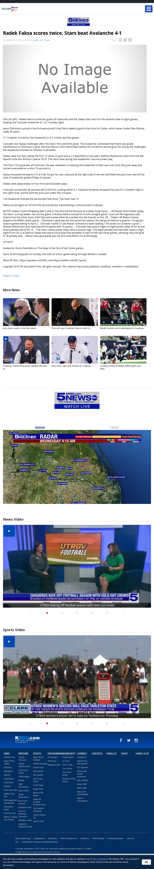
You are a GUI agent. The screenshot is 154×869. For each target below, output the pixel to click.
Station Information (82, 799)
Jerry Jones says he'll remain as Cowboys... (72, 365)
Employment (39, 838)
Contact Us (82, 757)
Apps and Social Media (82, 793)
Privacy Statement (115, 838)
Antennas (52, 761)
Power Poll (38, 789)
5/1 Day (65, 761)
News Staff (82, 784)
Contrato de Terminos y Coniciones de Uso (39, 842)
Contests (97, 753)
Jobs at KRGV (82, 780)
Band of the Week (38, 794)
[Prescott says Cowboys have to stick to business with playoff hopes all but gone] (75, 312)
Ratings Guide (54, 764)
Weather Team (25, 820)
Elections (8, 767)
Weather (23, 753)
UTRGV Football (40, 763)
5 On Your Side (10, 790)
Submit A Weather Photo (25, 825)
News (7, 753)
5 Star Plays (38, 785)
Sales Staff (82, 787)
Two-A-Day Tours (38, 780)
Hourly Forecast (22, 758)
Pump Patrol (67, 757)
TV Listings (52, 757)
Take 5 (124, 753)
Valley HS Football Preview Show (39, 802)
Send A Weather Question (22, 814)
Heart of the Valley (9, 762)
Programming (55, 753)
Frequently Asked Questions (82, 774)
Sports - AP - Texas (41, 40)
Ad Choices (52, 838)
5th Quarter (38, 775)
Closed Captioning (22, 838)
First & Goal (38, 767)
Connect (82, 753)
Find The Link (10, 813)
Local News (9, 778)
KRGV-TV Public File (69, 838)
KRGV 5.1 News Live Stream (10, 818)
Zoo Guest (67, 768)
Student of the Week (68, 780)
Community (68, 753)
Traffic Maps (23, 776)
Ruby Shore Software (51, 852)
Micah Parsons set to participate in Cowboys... (122, 328)
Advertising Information (82, 762)
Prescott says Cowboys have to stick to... (71, 328)
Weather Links (24, 807)
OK (146, 862)
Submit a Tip (9, 757)
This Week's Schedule (38, 809)
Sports (37, 753)
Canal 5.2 (111, 753)
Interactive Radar (23, 771)
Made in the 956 (9, 795)
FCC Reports (82, 767)
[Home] (20, 9)
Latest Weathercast (24, 765)
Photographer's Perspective (11, 801)
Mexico (7, 775)
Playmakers (38, 771)
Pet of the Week (66, 773)
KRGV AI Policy (98, 838)
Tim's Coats (67, 764)
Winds (21, 780)
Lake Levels (23, 790)
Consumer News (8, 808)
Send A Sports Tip (39, 816)
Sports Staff (38, 821)
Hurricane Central (22, 802)
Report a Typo (11, 275)
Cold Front (8, 782)
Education (8, 771)
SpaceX (7, 786)
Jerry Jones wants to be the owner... (20, 328)
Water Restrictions (23, 795)
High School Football (38, 758)
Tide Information (23, 785)
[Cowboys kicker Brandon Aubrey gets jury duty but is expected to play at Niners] (123, 350)
